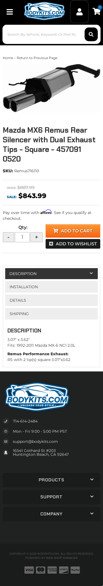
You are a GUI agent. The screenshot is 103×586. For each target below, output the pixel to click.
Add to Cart (77, 231)
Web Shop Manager (61, 558)
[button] (51, 34)
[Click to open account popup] (79, 11)
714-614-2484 (25, 421)
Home (8, 58)
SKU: (8, 170)
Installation (24, 286)
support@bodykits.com (35, 441)
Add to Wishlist (76, 243)
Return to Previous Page (37, 58)
